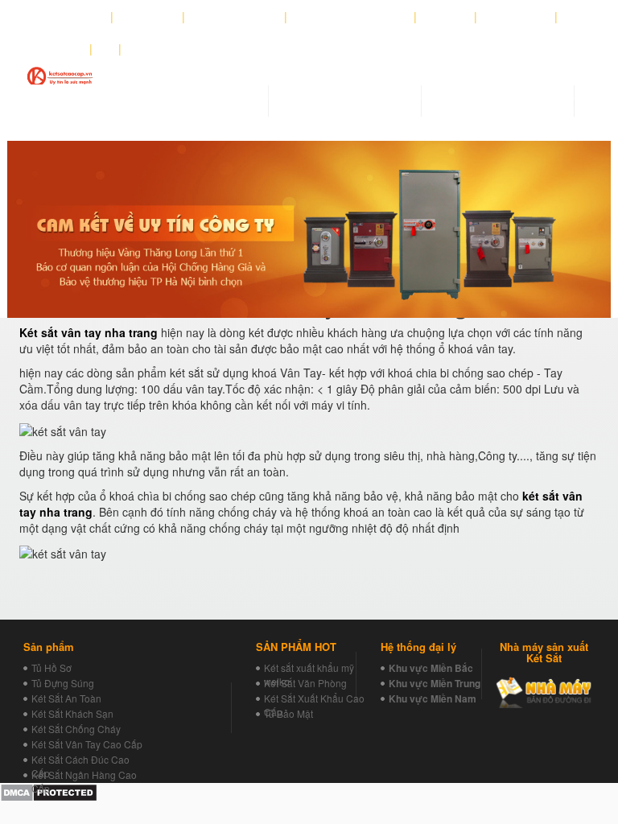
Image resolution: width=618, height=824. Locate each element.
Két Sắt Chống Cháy (76, 728)
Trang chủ (75, 17)
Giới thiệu (148, 17)
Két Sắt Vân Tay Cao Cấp (86, 744)
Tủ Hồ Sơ (51, 667)
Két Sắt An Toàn (66, 698)
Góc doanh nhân (235, 17)
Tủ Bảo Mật (288, 713)
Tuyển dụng (516, 17)
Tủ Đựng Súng (62, 683)
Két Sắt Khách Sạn (72, 713)
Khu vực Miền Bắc (431, 668)
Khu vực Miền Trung (434, 683)
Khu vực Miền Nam (432, 698)
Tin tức (446, 17)
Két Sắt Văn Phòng (305, 683)
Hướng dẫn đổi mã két (351, 17)
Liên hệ (60, 49)
